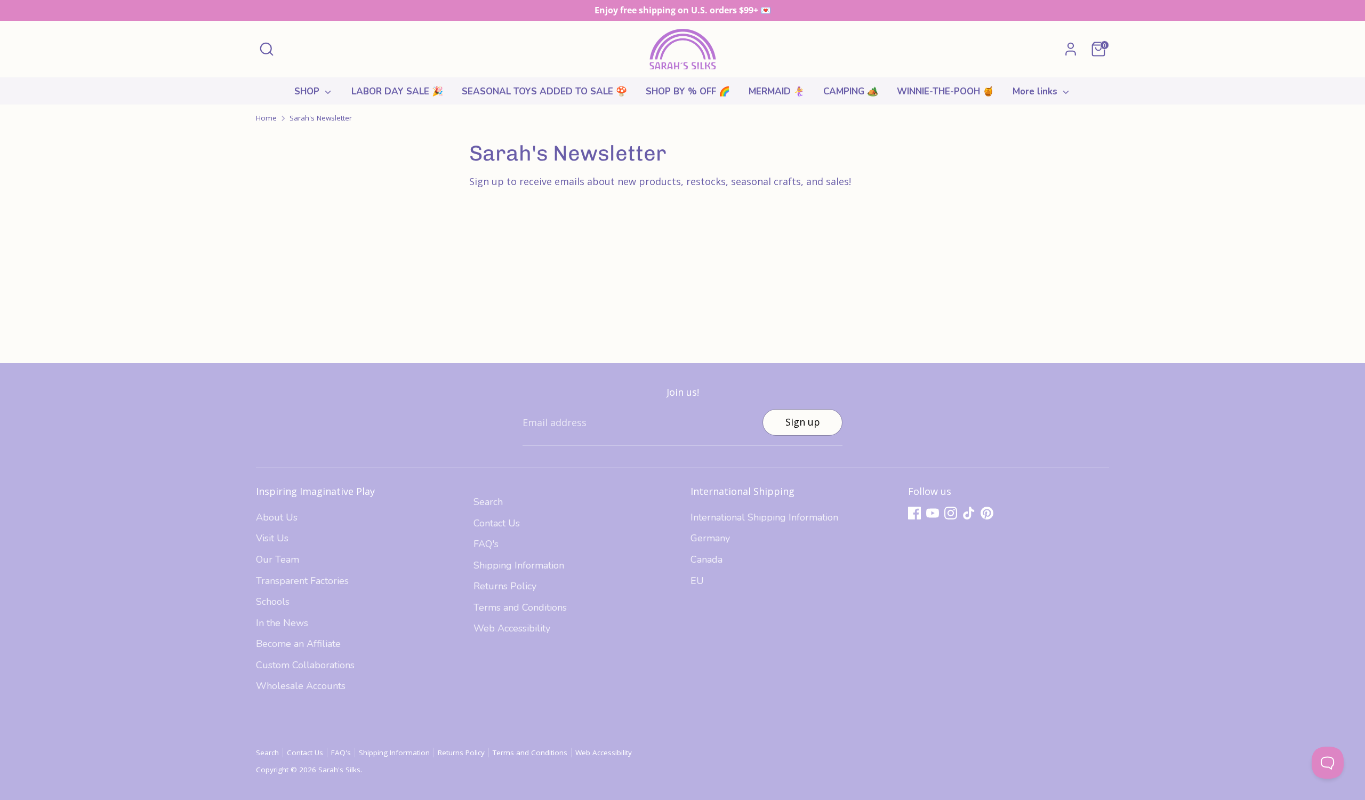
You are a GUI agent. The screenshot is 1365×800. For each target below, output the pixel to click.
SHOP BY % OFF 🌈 (688, 91)
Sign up (802, 421)
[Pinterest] (987, 513)
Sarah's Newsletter (321, 118)
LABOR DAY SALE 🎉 (397, 91)
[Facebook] (914, 513)
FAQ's (486, 544)
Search (488, 501)
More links (1036, 91)
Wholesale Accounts (301, 685)
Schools (273, 601)
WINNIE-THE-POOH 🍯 (945, 91)
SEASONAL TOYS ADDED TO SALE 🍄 (544, 91)
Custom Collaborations (305, 665)
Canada (706, 559)
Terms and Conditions (520, 607)
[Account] (1070, 49)
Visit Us (272, 538)
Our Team (277, 559)
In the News (282, 623)
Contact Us (496, 523)
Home (266, 118)
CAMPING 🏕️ (850, 91)
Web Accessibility (511, 628)
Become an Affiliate (298, 643)
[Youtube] (932, 513)
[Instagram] (950, 513)
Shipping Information (518, 565)
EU (697, 580)
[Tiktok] (968, 513)
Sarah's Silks (339, 769)
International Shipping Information (764, 517)
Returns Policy (504, 586)
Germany (710, 538)
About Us (277, 517)
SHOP (308, 91)
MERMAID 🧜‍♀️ (777, 91)
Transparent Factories (302, 580)
